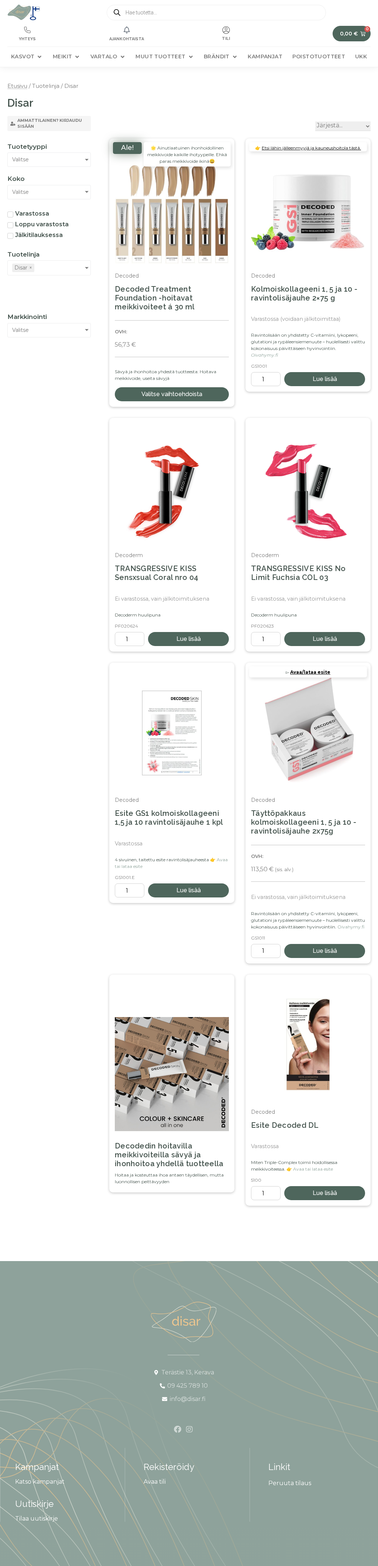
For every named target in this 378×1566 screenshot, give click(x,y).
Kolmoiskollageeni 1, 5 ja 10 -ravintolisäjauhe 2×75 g (304, 293)
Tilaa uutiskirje (36, 1518)
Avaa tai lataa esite (313, 1169)
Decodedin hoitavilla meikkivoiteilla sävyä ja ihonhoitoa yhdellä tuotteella (169, 1154)
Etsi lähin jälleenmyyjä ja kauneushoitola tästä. (311, 148)
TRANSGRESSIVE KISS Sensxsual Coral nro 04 (157, 573)
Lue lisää (325, 378)
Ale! (127, 148)
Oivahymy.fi (264, 355)
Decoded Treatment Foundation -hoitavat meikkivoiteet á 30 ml (155, 298)
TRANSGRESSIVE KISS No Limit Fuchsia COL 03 (298, 573)
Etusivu (17, 85)
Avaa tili (155, 1481)
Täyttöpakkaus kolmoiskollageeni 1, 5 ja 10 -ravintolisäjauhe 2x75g (303, 822)
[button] (27, 56)
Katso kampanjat (40, 1481)
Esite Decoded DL (285, 1125)
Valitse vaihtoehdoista (171, 394)
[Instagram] (189, 1429)
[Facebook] (177, 1429)
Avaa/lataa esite (310, 672)
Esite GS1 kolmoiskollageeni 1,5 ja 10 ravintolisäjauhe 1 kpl (169, 818)
